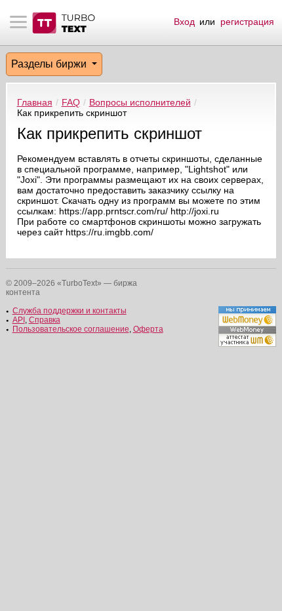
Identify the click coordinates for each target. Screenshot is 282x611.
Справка (44, 320)
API (18, 320)
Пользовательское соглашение (70, 329)
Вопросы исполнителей (140, 102)
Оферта (148, 329)
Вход (184, 21)
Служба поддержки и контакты (69, 310)
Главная (34, 102)
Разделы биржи (50, 63)
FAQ (71, 102)
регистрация (247, 21)
